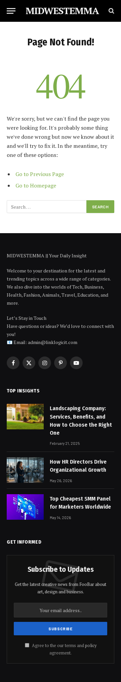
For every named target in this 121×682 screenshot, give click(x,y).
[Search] (110, 10)
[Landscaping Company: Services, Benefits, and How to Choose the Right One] (25, 416)
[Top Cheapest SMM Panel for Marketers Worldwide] (25, 507)
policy (90, 645)
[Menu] (11, 10)
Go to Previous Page (39, 174)
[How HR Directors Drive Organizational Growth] (25, 470)
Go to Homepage (35, 185)
